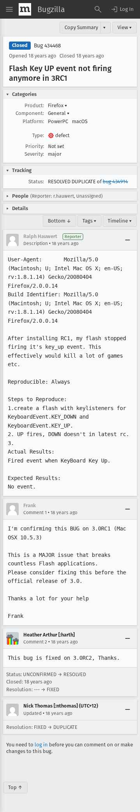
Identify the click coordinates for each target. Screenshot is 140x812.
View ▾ (124, 27)
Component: (30, 113)
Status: (36, 181)
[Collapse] (127, 240)
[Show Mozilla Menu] (25, 9)
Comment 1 (35, 512)
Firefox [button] (57, 105)
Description (35, 243)
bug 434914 (115, 181)
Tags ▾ (89, 221)
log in (41, 745)
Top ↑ (15, 787)
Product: (34, 105)
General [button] (59, 113)
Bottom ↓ (59, 221)
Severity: (34, 154)
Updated (32, 713)
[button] (122, 9)
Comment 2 (35, 642)
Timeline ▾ (120, 221)
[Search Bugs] (98, 9)
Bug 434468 (47, 45)
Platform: (33, 121)
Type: (38, 135)
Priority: (34, 146)
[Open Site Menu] (9, 9)
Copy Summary (81, 27)
